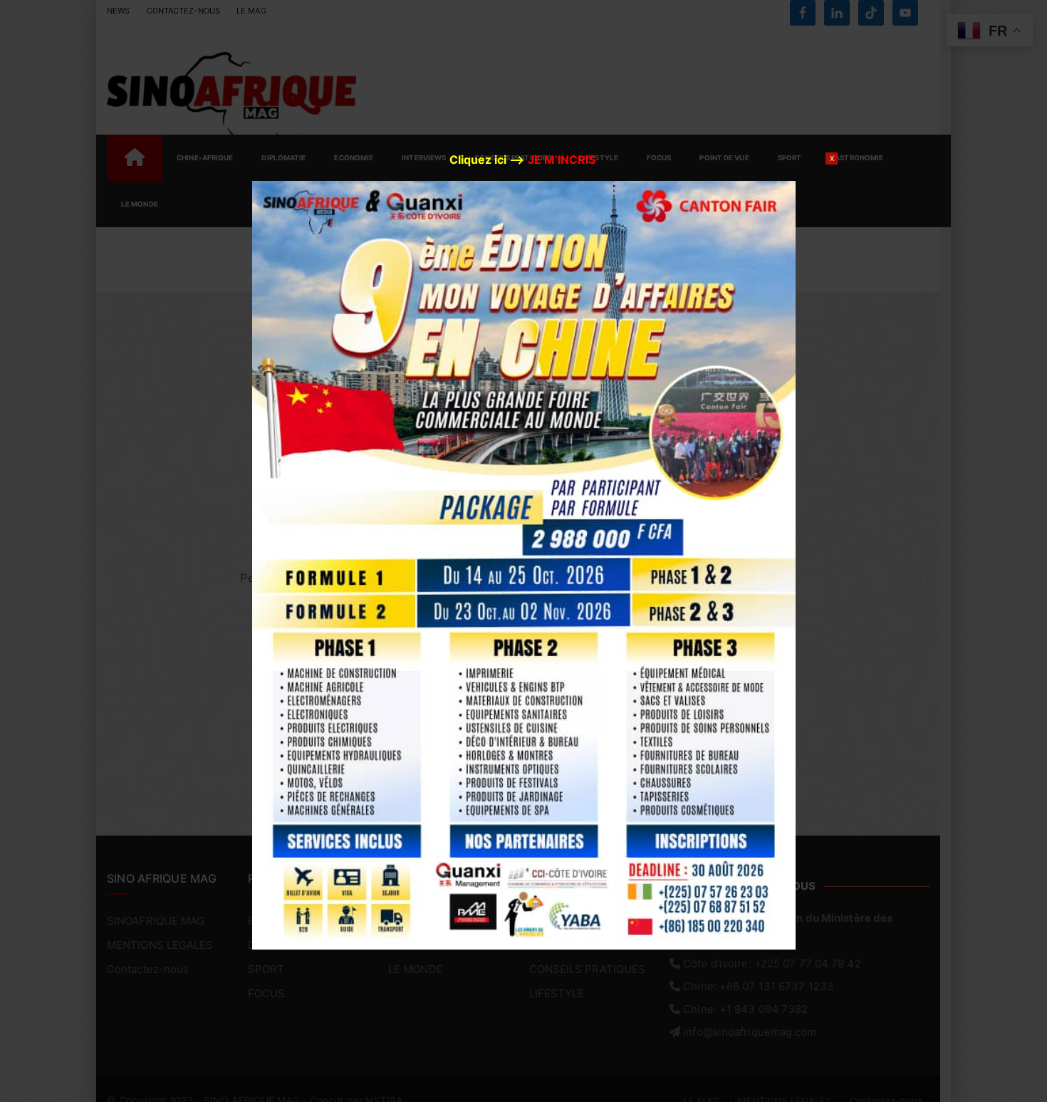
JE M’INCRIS (561, 159)
